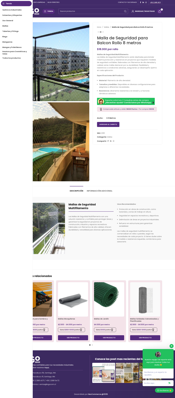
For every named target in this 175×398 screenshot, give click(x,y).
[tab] (76, 189)
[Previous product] (98, 32)
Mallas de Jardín (101, 319)
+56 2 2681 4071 (155, 2)
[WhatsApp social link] (146, 2)
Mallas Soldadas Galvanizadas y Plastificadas (144, 320)
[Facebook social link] (140, 2)
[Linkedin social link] (143, 2)
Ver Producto (37, 338)
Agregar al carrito (108, 124)
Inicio (99, 27)
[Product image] (37, 299)
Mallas (106, 27)
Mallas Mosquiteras (66, 319)
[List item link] (55, 372)
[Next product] (103, 32)
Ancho (100, 118)
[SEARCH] (125, 11)
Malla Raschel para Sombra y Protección (35, 320)
